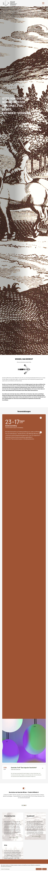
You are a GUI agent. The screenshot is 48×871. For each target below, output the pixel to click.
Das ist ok (44, 869)
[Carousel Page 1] (22, 805)
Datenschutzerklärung (6, 866)
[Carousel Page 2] (23, 805)
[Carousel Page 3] (24, 805)
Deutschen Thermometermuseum (14, 439)
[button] (43, 3)
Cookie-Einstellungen (5, 869)
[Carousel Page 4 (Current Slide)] (25, 805)
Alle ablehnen (38, 869)
